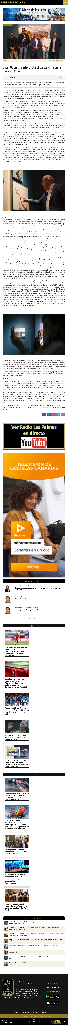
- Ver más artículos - (34, 618)
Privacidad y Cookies (41, 1012)
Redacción (60, 60)
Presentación (17, 1012)
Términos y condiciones (28, 1012)
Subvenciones (51, 1012)
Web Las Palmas (49, 1016)
